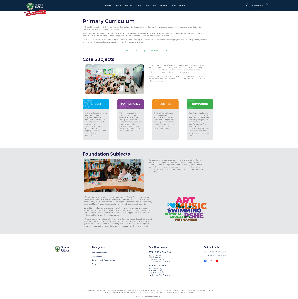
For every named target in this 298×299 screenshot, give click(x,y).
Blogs (94, 264)
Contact (173, 5)
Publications (163, 5)
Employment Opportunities (103, 260)
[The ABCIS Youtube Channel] (216, 261)
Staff (154, 5)
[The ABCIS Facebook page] (205, 261)
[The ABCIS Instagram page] (211, 261)
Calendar (182, 5)
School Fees (97, 256)
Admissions (118, 5)
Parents (147, 5)
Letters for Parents (99, 253)
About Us (108, 5)
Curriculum (128, 5)
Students (138, 5)
